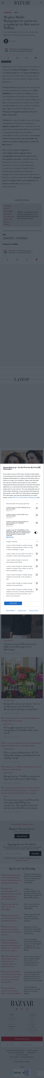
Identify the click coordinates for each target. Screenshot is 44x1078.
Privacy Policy (33, 610)
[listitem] (22, 504)
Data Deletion (10, 610)
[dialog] (22, 539)
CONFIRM (13, 603)
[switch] (36, 508)
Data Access (22, 610)
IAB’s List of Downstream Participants (24, 497)
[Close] (40, 468)
